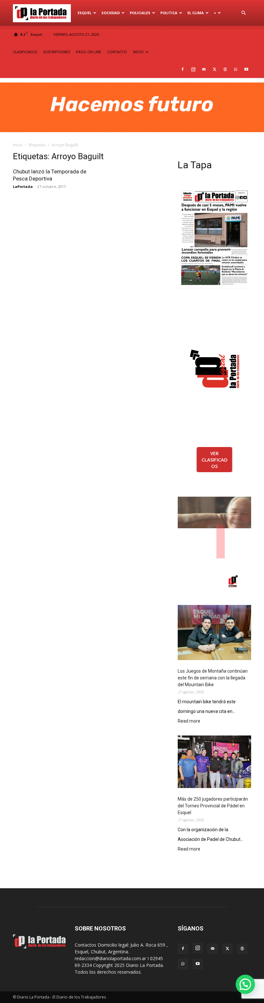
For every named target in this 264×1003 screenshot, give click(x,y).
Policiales (140, 12)
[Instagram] (193, 69)
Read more (189, 721)
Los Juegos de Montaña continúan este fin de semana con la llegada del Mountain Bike (213, 677)
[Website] (225, 69)
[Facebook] (182, 69)
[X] (214, 69)
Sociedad (110, 12)
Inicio (18, 145)
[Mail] (204, 69)
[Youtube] (246, 69)
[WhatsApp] (235, 69)
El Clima (195, 12)
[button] (243, 13)
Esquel (84, 12)
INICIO (138, 51)
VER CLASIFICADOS (215, 459)
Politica (168, 12)
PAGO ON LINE (88, 51)
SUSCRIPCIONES (56, 51)
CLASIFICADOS (25, 51)
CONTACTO (117, 51)
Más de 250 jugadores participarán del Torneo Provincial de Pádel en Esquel (213, 805)
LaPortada (23, 186)
